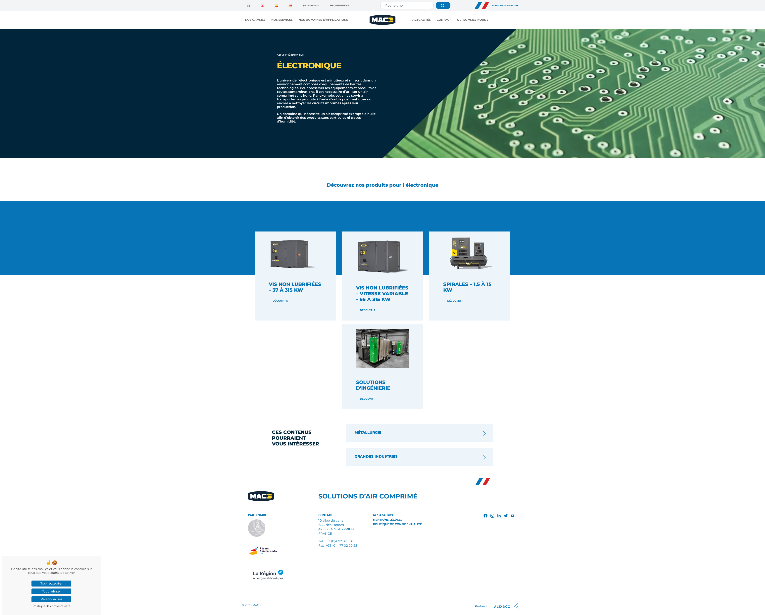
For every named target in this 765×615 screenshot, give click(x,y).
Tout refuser (51, 591)
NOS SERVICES (282, 20)
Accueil (281, 54)
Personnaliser (51, 599)
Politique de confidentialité (397, 524)
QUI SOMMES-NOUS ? (472, 20)
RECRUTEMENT (339, 5)
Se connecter (311, 5)
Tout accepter (51, 583)
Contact (444, 20)
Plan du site (383, 515)
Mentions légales (387, 520)
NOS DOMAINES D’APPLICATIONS (323, 20)
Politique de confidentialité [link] (51, 606)
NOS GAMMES (255, 20)
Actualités (421, 20)
